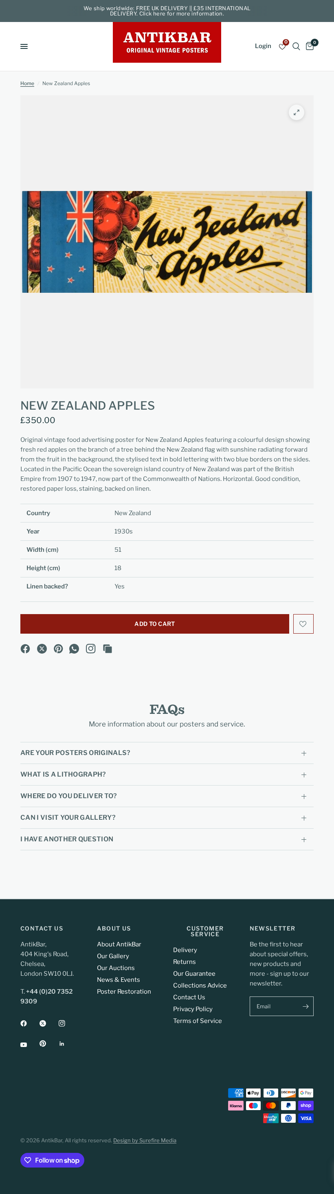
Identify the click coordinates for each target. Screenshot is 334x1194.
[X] (42, 649)
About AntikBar (119, 944)
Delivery (185, 950)
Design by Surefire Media (144, 1140)
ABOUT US (114, 928)
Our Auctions (116, 968)
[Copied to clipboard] (107, 649)
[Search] (296, 46)
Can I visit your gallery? (68, 817)
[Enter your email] (305, 1006)
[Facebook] (25, 649)
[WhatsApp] (74, 649)
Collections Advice (200, 985)
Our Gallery (113, 956)
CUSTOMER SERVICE (205, 931)
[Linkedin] (68, 1044)
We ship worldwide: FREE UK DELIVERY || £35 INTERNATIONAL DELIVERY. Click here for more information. (167, 11)
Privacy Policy (193, 1009)
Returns (184, 962)
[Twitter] (48, 1023)
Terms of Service (197, 1021)
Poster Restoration (124, 991)
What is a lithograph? (63, 774)
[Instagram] (91, 649)
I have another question (66, 839)
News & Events (118, 979)
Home (27, 83)
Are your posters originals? (75, 753)
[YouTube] (29, 1045)
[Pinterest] (59, 649)
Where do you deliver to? (68, 796)
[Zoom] (296, 112)
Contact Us (189, 997)
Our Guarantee (194, 973)
